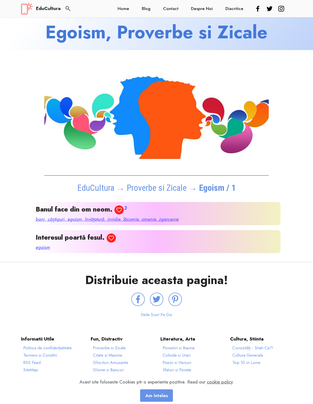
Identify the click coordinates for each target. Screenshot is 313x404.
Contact (171, 8)
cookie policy (220, 381)
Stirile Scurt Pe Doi (156, 315)
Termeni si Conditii (40, 355)
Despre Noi (202, 8)
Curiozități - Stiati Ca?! (252, 348)
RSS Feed (32, 362)
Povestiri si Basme (179, 348)
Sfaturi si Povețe (177, 370)
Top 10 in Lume (246, 362)
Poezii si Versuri (177, 362)
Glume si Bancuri (108, 370)
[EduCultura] (27, 8)
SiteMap (30, 370)
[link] (259, 9)
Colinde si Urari (176, 355)
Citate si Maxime (107, 355)
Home (123, 8)
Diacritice (234, 8)
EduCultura (48, 8)
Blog (146, 8)
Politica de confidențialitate (47, 348)
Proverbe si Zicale (157, 188)
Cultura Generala (247, 355)
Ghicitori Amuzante (110, 362)
